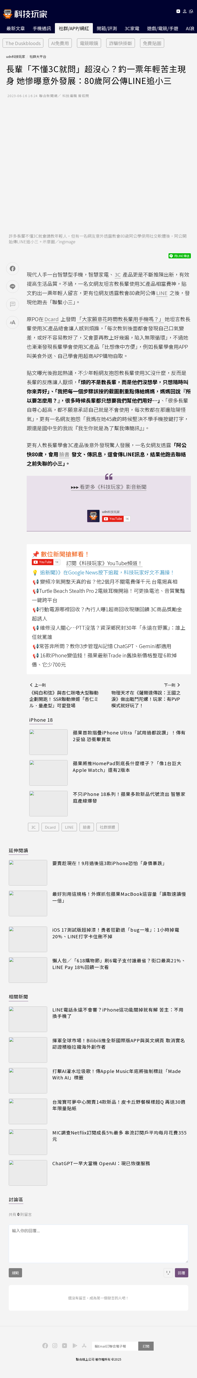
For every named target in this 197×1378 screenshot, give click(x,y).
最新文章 (15, 28)
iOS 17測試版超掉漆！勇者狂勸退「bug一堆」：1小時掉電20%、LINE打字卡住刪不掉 (115, 933)
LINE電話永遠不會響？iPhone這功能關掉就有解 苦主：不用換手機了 (118, 1012)
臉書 (87, 827)
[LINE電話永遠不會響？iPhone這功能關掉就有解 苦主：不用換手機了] (28, 1019)
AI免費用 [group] (60, 43)
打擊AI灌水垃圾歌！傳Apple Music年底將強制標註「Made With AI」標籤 (116, 1074)
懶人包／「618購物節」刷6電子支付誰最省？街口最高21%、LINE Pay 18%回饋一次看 (119, 963)
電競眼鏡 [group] (89, 43)
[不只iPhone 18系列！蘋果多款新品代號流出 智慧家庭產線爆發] (48, 803)
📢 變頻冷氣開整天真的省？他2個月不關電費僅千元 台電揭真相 (105, 581)
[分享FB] (12, 268)
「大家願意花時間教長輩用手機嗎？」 (120, 319)
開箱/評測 (107, 28)
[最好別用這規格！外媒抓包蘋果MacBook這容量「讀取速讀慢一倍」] (28, 903)
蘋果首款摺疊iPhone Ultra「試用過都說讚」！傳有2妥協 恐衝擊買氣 (129, 735)
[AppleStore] (83, 1345)
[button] (185, 12)
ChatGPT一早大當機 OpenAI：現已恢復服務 (101, 1163)
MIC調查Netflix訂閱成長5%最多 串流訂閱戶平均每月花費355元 (119, 1135)
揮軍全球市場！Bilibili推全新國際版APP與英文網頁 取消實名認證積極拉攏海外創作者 (118, 1043)
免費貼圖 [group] (152, 43)
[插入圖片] (168, 1272)
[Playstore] (73, 1345)
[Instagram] (54, 1345)
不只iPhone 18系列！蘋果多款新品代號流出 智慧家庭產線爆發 (129, 797)
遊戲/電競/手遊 (162, 28)
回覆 (181, 1272)
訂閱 (146, 1346)
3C (33, 827)
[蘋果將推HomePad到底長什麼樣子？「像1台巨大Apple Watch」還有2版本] (48, 773)
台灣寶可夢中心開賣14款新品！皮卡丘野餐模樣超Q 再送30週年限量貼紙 (118, 1105)
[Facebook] (44, 1345)
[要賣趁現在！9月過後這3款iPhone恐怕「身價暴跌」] (28, 873)
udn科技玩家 (15, 56)
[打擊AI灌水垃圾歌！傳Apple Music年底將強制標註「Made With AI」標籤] (28, 1080)
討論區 (16, 1199)
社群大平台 (37, 56)
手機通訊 (42, 28)
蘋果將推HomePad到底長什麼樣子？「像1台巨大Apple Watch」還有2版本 (127, 766)
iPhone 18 (41, 719)
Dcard (50, 827)
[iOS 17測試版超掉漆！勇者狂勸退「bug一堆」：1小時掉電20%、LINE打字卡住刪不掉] (28, 939)
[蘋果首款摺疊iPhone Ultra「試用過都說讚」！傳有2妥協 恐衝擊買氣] (48, 742)
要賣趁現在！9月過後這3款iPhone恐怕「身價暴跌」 (109, 863)
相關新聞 (18, 996)
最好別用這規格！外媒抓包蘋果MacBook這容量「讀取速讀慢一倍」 (119, 897)
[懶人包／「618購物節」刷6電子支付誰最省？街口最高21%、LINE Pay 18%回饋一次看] (28, 970)
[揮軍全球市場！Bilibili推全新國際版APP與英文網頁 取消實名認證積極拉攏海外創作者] (28, 1050)
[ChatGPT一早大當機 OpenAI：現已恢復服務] (28, 1173)
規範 (15, 1272)
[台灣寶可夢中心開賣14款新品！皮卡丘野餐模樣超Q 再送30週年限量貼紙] (28, 1111)
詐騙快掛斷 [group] (120, 43)
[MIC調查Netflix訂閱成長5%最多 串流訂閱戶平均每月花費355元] (28, 1142)
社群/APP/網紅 (74, 28)
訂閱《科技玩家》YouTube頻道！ (104, 563)
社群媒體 (107, 827)
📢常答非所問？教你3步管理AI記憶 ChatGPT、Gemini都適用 (102, 646)
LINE (69, 827)
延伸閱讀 (18, 850)
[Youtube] (178, 12)
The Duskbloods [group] (23, 43)
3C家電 (132, 28)
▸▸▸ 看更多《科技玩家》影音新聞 (108, 486)
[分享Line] (12, 286)
